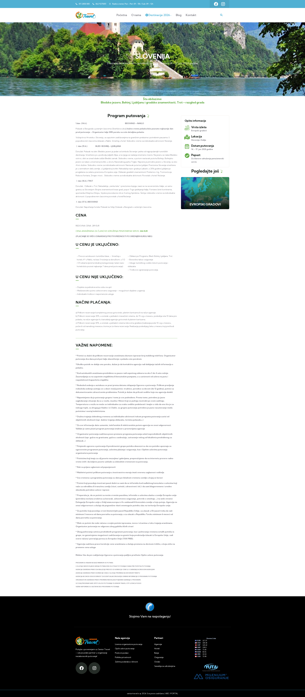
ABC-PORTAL (171, 693)
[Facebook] (216, 4)
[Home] (86, 15)
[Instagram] (223, 4)
